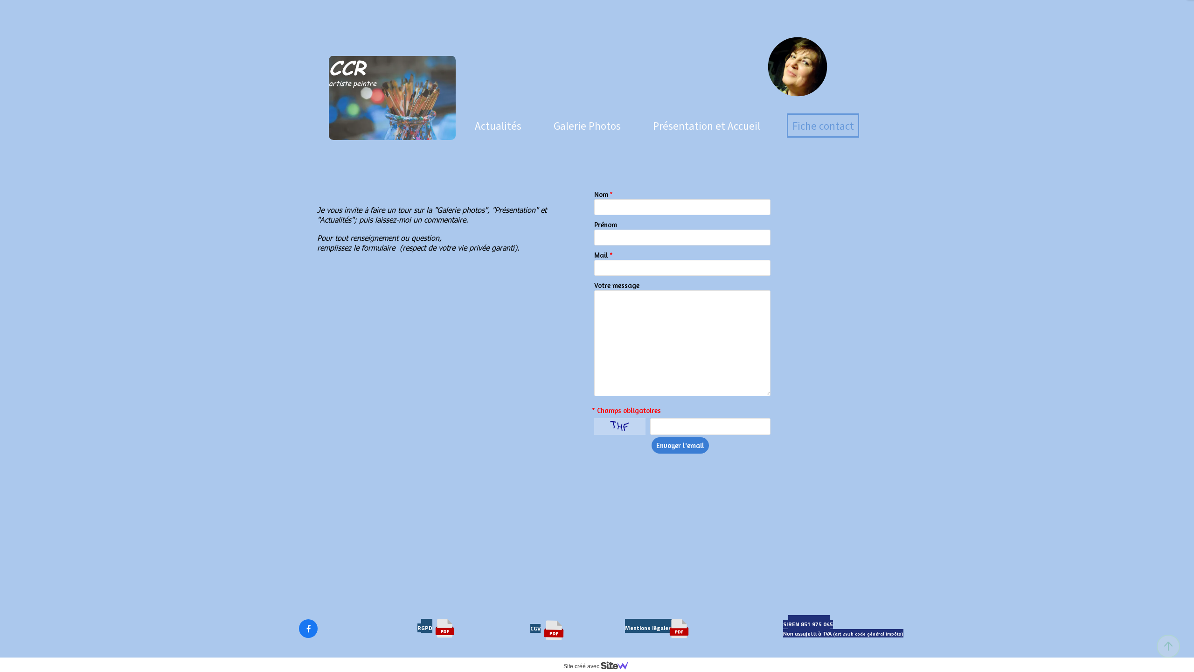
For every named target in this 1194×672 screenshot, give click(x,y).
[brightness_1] (797, 109)
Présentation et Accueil (706, 126)
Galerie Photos (587, 126)
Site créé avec (582, 666)
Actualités (498, 126)
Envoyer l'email (680, 445)
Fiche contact (823, 126)
